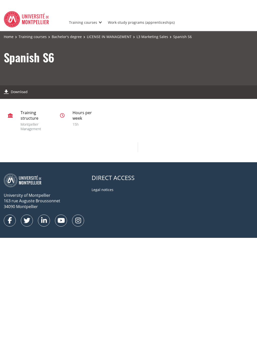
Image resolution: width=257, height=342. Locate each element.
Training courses (83, 22)
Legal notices (102, 189)
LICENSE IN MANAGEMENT (109, 36)
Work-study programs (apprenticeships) (141, 22)
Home (9, 36)
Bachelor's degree (67, 36)
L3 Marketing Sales (152, 36)
